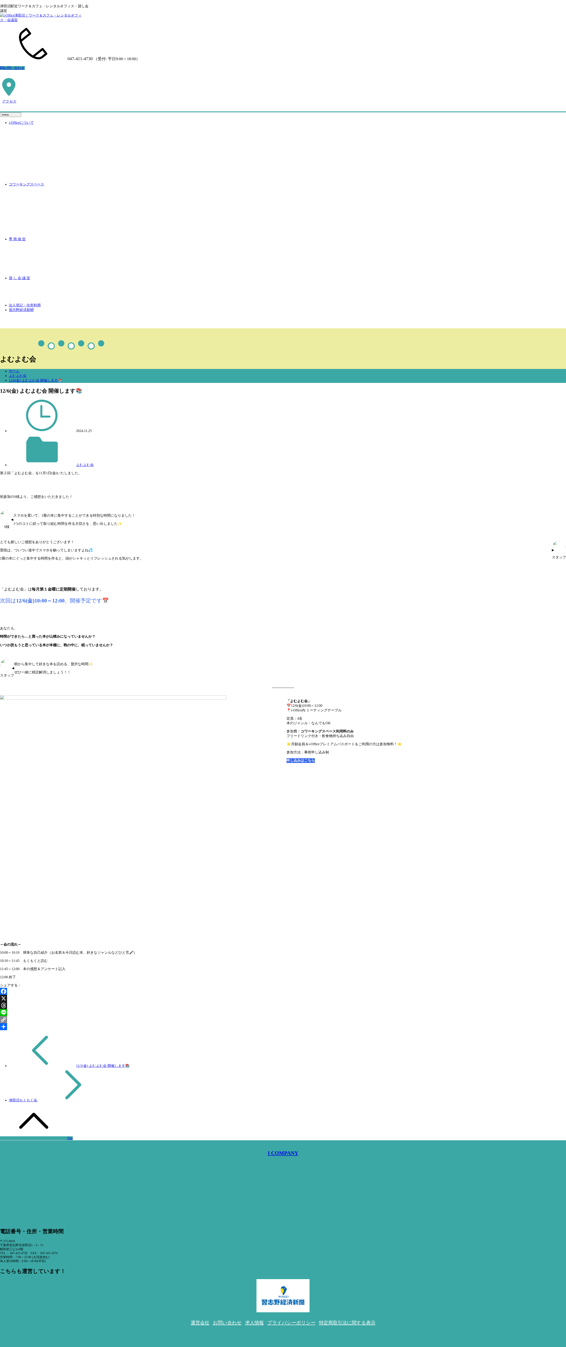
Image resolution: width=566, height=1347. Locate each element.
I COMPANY (283, 1153)
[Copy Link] (283, 1019)
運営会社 (200, 1322)
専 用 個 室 (17, 239)
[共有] (283, 1026)
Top (69, 1138)
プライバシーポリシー (291, 1322)
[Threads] (283, 1005)
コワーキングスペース (26, 184)
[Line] (283, 1012)
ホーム (14, 371)
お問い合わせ (14, 68)
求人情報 (254, 1322)
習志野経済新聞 (21, 310)
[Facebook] (283, 991)
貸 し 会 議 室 (19, 278)
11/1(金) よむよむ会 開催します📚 (103, 1066)
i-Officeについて (21, 122)
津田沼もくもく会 (23, 1100)
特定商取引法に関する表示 (347, 1322)
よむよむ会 (18, 376)
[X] (283, 998)
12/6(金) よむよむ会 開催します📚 (35, 380)
